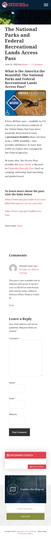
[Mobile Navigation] (46, 5)
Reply (11, 305)
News (20, 225)
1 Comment (36, 64)
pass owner (25, 164)
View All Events (37, 467)
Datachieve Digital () (26, 533)
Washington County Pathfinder (15, 5)
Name (12, 382)
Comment (14, 338)
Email (12, 398)
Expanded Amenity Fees (21, 168)
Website (13, 414)
